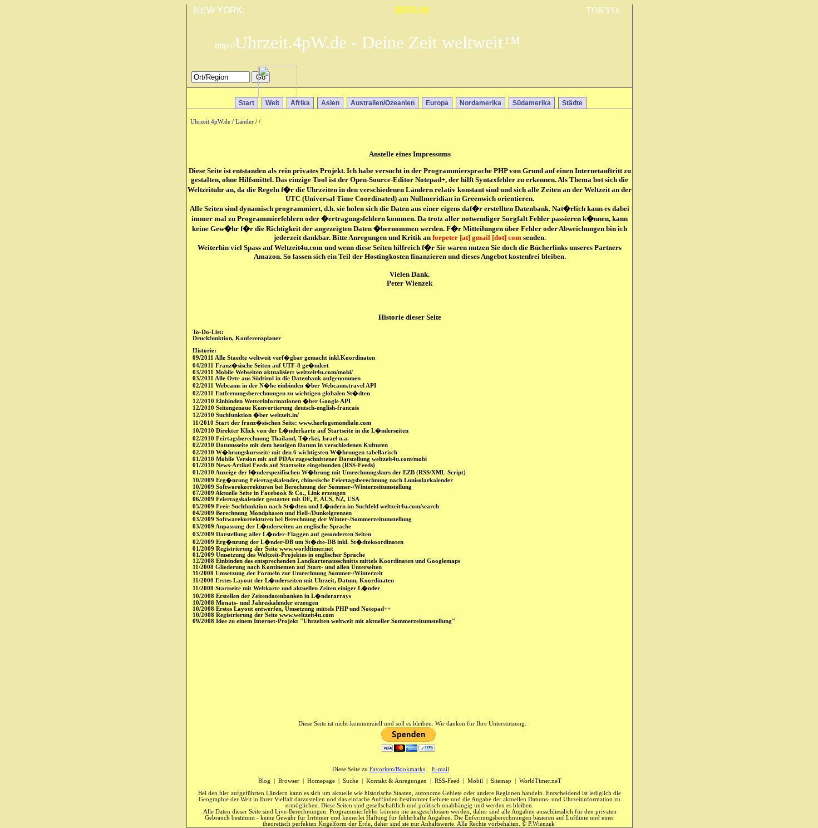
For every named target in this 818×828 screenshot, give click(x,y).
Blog (264, 781)
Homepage (321, 781)
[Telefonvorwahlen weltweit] (277, 94)
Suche (350, 781)
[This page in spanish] (583, 80)
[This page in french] (599, 80)
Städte (572, 103)
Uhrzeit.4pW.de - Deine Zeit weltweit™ (367, 42)
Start (246, 103)
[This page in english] (615, 80)
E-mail (440, 769)
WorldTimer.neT (540, 781)
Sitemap (501, 781)
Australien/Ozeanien (383, 103)
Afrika (300, 103)
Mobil (475, 781)
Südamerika (532, 103)
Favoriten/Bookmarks (397, 769)
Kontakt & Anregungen (396, 781)
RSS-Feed (447, 781)
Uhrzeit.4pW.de (210, 122)
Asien (330, 103)
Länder (244, 122)
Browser (288, 781)
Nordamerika (480, 103)
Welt (272, 103)
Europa (437, 103)
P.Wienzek (541, 824)
